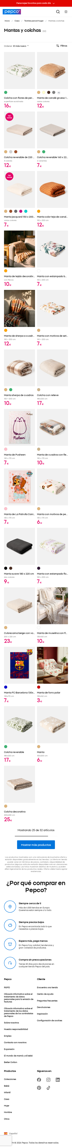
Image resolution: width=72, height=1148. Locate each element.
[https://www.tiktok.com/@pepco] (49, 1088)
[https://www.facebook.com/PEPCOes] (39, 1080)
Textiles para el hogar (34, 20)
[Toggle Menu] (66, 11)
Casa (17, 20)
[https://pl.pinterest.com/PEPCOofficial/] (39, 1088)
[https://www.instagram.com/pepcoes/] (49, 1080)
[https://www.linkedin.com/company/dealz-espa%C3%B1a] (58, 1080)
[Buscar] (58, 11)
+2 (59, 93)
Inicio (7, 20)
